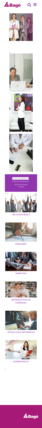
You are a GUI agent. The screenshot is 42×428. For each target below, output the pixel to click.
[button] (35, 4)
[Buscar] (29, 4)
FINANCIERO (21, 244)
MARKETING (21, 274)
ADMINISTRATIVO (21, 362)
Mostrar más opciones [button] (20, 181)
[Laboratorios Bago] (12, 5)
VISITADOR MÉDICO (21, 215)
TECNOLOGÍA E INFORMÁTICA (21, 332)
